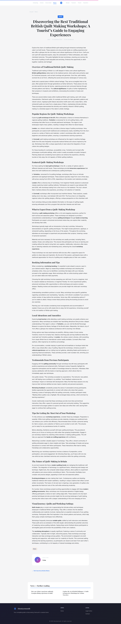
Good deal (48, 2)
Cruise (41, 2)
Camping (35, 2)
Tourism (73, 2)
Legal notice (89, 611)
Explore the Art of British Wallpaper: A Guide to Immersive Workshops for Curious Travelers (76, 593)
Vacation (85, 2)
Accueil (31, 11)
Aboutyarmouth (24, 608)
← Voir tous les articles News (40, 570)
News (54, 2)
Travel (79, 2)
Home (62, 611)
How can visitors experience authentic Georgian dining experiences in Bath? (42, 592)
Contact (88, 613)
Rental (67, 2)
